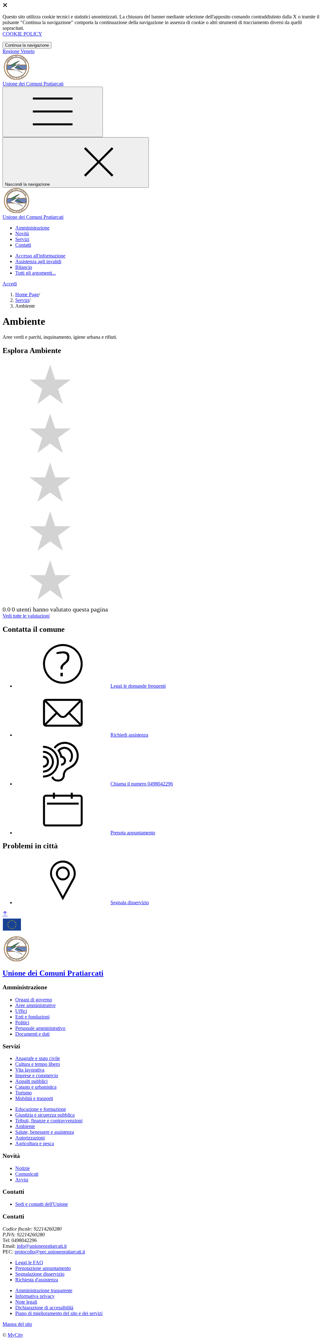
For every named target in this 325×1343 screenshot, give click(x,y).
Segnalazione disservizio (39, 1274)
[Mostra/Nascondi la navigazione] (53, 112)
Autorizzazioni (30, 1137)
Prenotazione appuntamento (43, 1268)
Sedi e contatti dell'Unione (41, 1204)
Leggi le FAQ (29, 1262)
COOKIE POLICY (22, 34)
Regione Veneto (19, 51)
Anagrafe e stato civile (37, 1058)
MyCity (15, 1335)
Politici (22, 1022)
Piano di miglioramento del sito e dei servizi (59, 1313)
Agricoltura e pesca (34, 1143)
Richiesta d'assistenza (36, 1279)
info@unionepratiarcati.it (42, 1246)
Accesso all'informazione (40, 255)
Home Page (27, 294)
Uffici (21, 1011)
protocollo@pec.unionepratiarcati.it (50, 1251)
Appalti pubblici (31, 1081)
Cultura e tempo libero (37, 1064)
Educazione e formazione (40, 1109)
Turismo (23, 1092)
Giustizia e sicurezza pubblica (45, 1115)
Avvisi (21, 1179)
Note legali (26, 1302)
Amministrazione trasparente (43, 1290)
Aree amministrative (35, 1005)
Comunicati (26, 1174)
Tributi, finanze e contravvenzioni (49, 1120)
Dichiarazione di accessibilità (44, 1307)
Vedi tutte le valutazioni (26, 615)
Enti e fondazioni (32, 1016)
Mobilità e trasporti (34, 1098)
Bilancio (23, 267)
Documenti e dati (32, 1034)
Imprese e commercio (36, 1075)
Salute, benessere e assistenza (44, 1132)
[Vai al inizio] (5, 914)
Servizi (22, 300)
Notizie (22, 1168)
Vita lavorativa (29, 1069)
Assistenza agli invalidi (38, 261)
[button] (32, 228)
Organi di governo (33, 999)
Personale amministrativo (40, 1028)
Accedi (10, 283)
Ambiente (25, 1126)
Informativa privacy (35, 1296)
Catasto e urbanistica (35, 1087)
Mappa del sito (17, 1324)
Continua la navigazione (27, 45)
